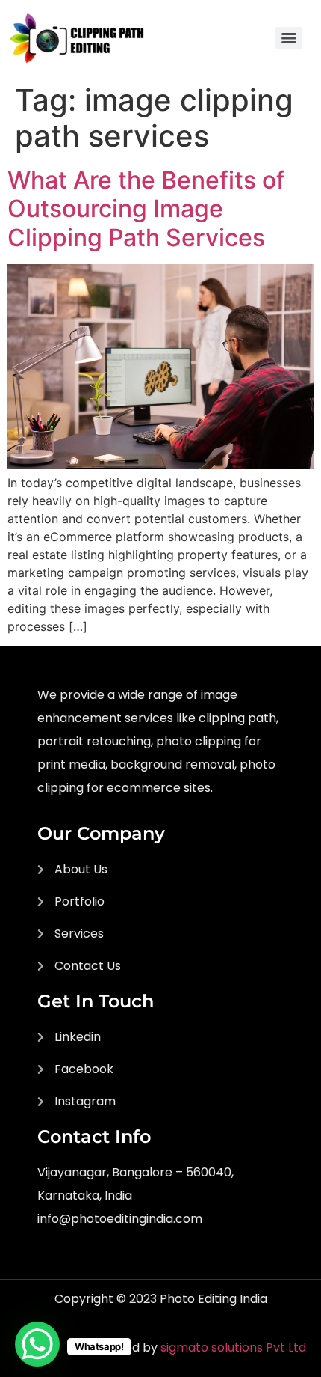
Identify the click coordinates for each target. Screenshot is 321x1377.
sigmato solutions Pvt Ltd (233, 1347)
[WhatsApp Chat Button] (37, 1344)
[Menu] (288, 38)
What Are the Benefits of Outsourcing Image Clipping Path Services (146, 208)
